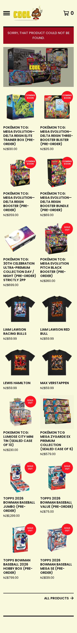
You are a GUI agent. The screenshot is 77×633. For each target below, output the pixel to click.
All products (56, 598)
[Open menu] (6, 13)
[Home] (28, 13)
